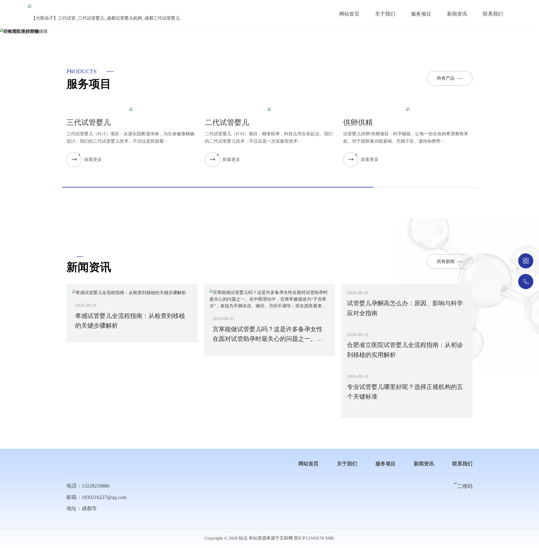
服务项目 (421, 14)
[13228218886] (525, 281)
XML (330, 538)
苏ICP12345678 (309, 538)
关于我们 (385, 14)
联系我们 (493, 14)
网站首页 (349, 14)
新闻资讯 (457, 14)
